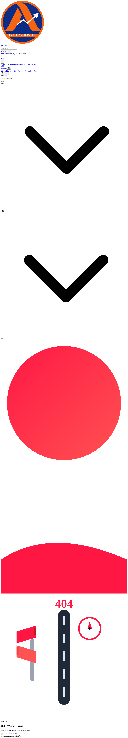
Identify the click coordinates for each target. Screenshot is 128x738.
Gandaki (16, 64)
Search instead (13, 733)
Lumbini (20, 64)
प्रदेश (2, 60)
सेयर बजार (21, 71)
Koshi (2, 64)
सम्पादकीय (29, 71)
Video (6, 55)
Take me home (5, 733)
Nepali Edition (4, 51)
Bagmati (11, 64)
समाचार (10, 71)
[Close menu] (9, 68)
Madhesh (6, 64)
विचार (35, 71)
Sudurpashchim (31, 64)
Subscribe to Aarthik (14, 55)
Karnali (25, 64)
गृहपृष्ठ (2, 58)
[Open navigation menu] (1, 56)
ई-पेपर (2, 66)
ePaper (3, 55)
